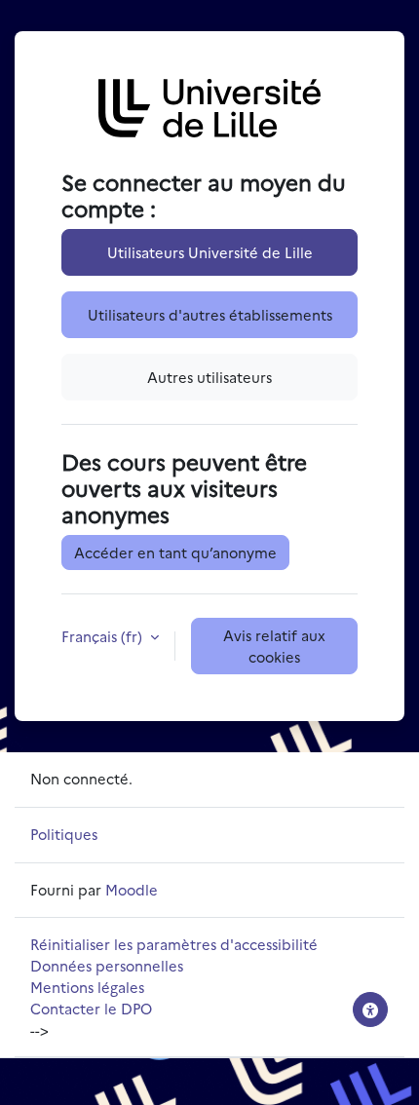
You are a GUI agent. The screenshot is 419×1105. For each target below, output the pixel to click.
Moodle (131, 889)
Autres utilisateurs (209, 376)
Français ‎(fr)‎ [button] (103, 636)
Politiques (63, 833)
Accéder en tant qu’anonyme (175, 552)
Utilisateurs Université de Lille (210, 252)
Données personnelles (106, 965)
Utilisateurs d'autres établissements (210, 314)
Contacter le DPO (91, 1008)
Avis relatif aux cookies (274, 646)
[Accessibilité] (370, 1009)
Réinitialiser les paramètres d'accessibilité (174, 944)
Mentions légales (87, 986)
